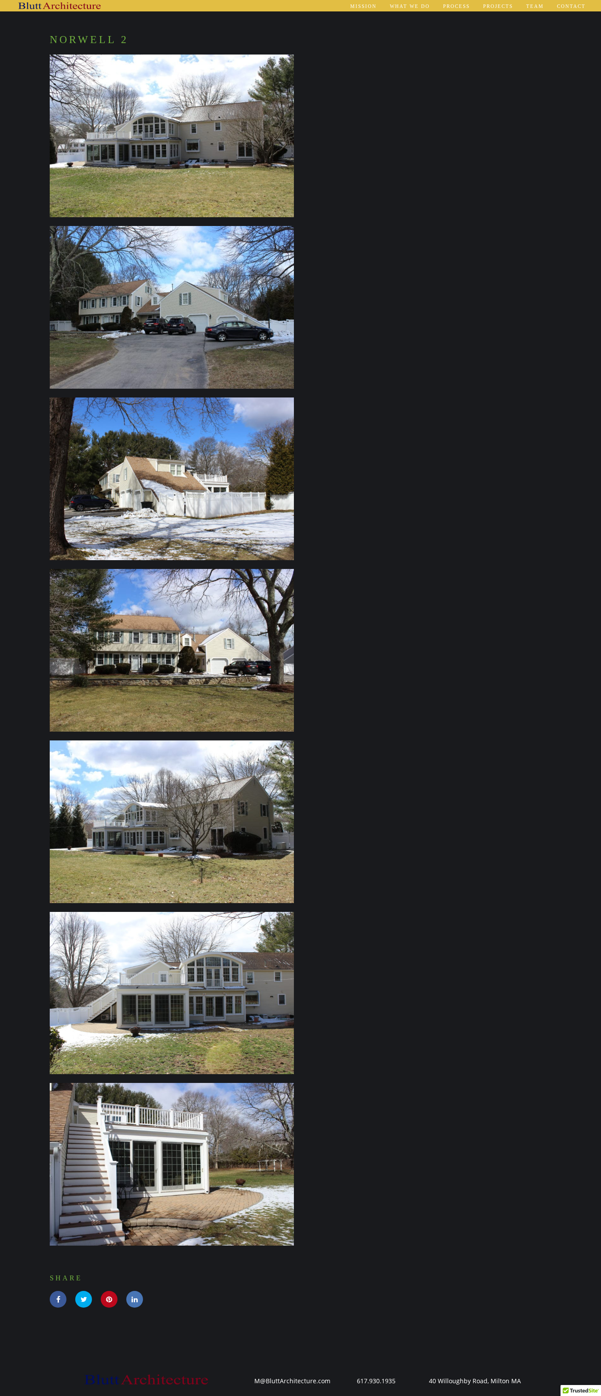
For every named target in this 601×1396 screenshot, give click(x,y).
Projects (498, 6)
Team (535, 6)
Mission (363, 6)
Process (456, 6)
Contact (571, 6)
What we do (410, 6)
